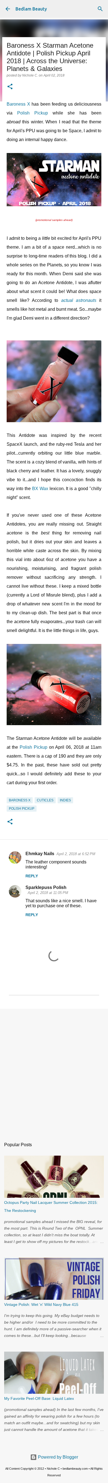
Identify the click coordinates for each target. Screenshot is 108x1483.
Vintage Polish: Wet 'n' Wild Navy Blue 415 (41, 1304)
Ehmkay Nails (39, 853)
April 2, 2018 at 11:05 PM (48, 893)
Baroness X (18, 104)
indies (65, 800)
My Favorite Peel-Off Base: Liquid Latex (39, 1398)
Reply (31, 876)
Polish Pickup (32, 113)
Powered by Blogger (57, 1457)
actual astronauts (78, 300)
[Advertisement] (54, 1071)
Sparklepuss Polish (45, 887)
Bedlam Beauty (31, 8)
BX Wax (40, 488)
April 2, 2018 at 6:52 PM (75, 854)
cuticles (45, 800)
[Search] (100, 9)
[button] (10, 87)
